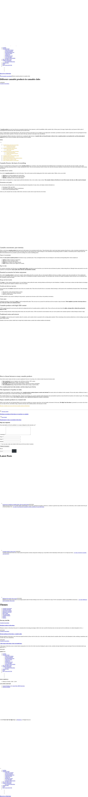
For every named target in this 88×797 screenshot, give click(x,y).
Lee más (28, 506)
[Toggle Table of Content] (1, 142)
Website (1, 441)
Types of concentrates (10, 149)
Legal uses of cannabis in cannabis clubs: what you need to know (16, 504)
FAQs (4, 670)
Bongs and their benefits (11, 152)
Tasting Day (7, 660)
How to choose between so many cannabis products (12, 158)
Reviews (4, 617)
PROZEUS (19, 719)
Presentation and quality (11, 147)
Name (1, 436)
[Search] (14, 451)
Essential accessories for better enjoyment (11, 151)
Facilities (4, 653)
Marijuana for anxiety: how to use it (10, 598)
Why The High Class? (7, 665)
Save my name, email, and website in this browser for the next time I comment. (18, 444)
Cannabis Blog (6, 669)
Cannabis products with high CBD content (11, 155)
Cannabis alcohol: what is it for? (9, 551)
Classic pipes (9, 154)
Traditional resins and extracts (8, 156)
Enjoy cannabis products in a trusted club (10, 160)
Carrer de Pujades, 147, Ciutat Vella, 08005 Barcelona (14, 686)
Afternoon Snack (8, 659)
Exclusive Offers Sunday (10, 664)
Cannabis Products (6, 615)
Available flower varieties (11, 145)
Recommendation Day (9, 658)
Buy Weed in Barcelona (10, 667)
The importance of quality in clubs (9, 159)
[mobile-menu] (0, 75)
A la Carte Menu (8, 663)
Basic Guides (5, 613)
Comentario (3, 434)
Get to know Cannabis (7, 610)
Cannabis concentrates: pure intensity (10, 148)
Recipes (4, 616)
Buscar (1, 448)
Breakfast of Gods (9, 662)
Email (1, 439)
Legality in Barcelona (7, 666)
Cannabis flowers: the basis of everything (10, 144)
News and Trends (6, 614)
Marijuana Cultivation (7, 612)
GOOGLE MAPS (6, 687)
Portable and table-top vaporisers (12, 153)
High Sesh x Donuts (9, 656)
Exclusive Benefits (9, 657)
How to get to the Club (7, 671)
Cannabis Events (6, 655)
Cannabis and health (7, 609)
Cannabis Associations (4, 83)
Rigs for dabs (9, 150)
